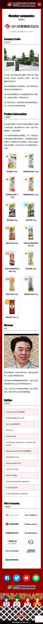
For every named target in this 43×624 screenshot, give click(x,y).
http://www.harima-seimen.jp (17, 481)
